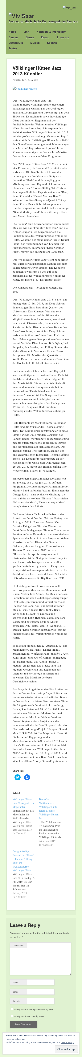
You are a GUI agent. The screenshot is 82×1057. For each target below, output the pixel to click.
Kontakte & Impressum (51, 32)
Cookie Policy (67, 1042)
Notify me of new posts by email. (29, 1016)
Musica (35, 43)
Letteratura (16, 43)
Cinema (13, 37)
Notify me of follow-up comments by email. (34, 1009)
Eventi (45, 37)
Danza (30, 37)
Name (15, 982)
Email (15, 991)
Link (26, 32)
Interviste (63, 37)
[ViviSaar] (21, 16)
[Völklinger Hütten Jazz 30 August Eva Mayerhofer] (26, 816)
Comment (18, 945)
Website (16, 1000)
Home (12, 32)
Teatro (13, 48)
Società (52, 43)
